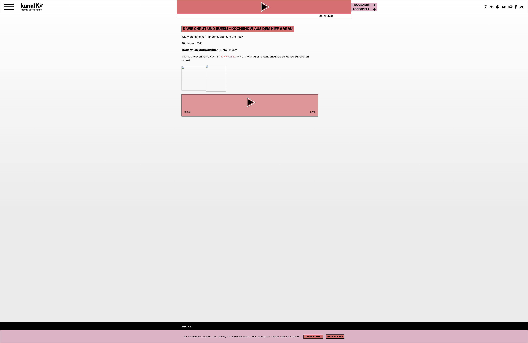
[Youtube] (504, 7)
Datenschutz (313, 336)
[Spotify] (492, 7)
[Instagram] (485, 7)
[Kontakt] (522, 7)
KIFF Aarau (228, 56)
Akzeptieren (335, 336)
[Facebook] (516, 7)
